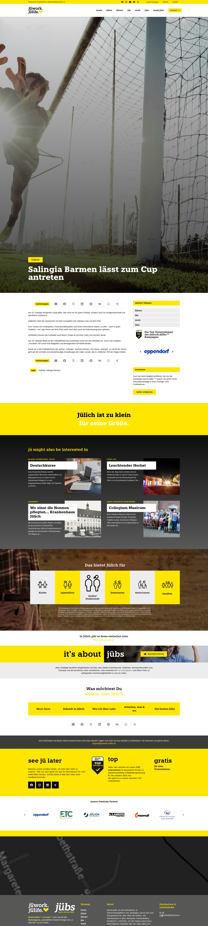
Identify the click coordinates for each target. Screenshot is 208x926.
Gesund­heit (33, 502)
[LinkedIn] (134, 2)
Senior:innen (142, 592)
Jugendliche (67, 592)
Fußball (42, 370)
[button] (175, 10)
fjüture (138, 310)
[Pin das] (91, 304)
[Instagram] (126, 2)
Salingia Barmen (53, 370)
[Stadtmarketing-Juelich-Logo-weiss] (169, 914)
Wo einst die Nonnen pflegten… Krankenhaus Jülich (52, 512)
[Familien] (167, 584)
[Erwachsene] (117, 584)
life (136, 315)
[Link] (43, 708)
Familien (167, 593)
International (42, 459)
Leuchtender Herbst (127, 465)
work (137, 320)
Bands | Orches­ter (115, 502)
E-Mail (62, 774)
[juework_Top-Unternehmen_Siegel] (139, 334)
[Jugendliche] (67, 584)
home (83, 910)
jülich (52, 459)
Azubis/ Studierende (92, 597)
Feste (109, 459)
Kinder (42, 592)
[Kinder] (42, 584)
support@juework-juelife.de (104, 743)
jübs (137, 325)
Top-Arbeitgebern (124, 670)
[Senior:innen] (142, 584)
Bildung (31, 459)
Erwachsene (117, 592)
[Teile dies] (64, 304)
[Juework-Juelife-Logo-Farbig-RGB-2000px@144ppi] (35, 10)
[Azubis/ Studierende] (92, 583)
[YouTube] (130, 2)
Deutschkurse (43, 465)
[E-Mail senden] (55, 304)
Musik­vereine (129, 502)
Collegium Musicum (127, 508)
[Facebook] (122, 2)
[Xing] (138, 2)
